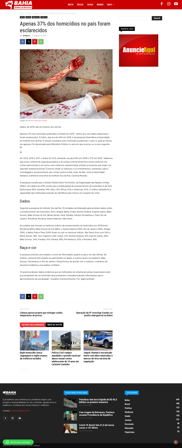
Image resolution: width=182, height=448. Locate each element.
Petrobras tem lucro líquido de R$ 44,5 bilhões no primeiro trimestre (98, 401)
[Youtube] (176, 4)
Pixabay (44, 121)
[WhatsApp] (41, 41)
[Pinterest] (34, 41)
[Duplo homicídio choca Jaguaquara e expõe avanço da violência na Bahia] (34, 340)
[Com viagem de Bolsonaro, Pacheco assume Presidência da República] (70, 415)
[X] (28, 41)
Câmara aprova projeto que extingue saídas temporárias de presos (41, 314)
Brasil (80, 4)
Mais (109, 4)
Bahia (90, 4)
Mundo (100, 4)
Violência (44, 17)
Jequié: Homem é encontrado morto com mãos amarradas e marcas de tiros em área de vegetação (98, 357)
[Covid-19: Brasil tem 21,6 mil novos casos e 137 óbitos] (70, 428)
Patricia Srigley (33, 121)
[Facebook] (161, 4)
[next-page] (25, 370)
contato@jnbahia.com (20, 410)
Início (70, 4)
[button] (18, 442)
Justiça (28, 17)
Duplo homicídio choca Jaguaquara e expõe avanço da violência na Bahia (33, 355)
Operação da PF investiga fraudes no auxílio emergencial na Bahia (94, 314)
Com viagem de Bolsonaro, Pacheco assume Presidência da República (96, 413)
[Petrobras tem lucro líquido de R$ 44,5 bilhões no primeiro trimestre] (70, 403)
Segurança (36, 17)
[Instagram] (168, 4)
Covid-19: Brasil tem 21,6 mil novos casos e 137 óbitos (96, 426)
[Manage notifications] (176, 442)
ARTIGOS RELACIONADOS (32, 324)
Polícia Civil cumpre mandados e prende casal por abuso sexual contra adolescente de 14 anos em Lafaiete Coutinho (66, 358)
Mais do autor (54, 324)
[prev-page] (21, 370)
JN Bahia (26, 36)
